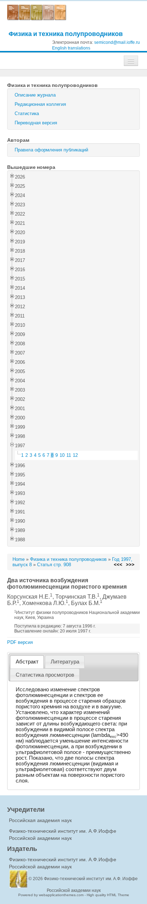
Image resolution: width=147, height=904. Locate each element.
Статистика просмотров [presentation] (45, 675)
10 (62, 455)
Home (18, 559)
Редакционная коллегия (40, 104)
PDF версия (20, 642)
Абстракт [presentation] (27, 662)
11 (68, 455)
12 (75, 455)
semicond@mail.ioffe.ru (117, 42)
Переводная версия (36, 122)
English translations (71, 48)
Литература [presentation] (65, 662)
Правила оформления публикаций (51, 150)
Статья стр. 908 (54, 564)
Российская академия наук (40, 820)
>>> (130, 564)
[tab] (27, 661)
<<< (118, 564)
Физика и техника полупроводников (66, 34)
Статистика (27, 113)
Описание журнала (35, 95)
